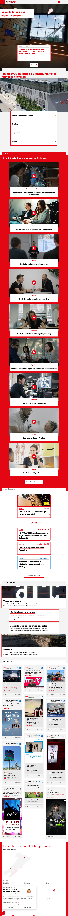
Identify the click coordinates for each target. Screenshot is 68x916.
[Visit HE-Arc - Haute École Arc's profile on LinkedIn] (4, 667)
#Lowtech (6, 687)
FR (58, 2)
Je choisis (10, 907)
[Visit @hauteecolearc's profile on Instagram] (4, 789)
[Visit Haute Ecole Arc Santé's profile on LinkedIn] (50, 684)
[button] (2, 2)
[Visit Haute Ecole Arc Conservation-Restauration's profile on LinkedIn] (5, 772)
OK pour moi (27, 907)
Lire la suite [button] (7, 690)
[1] (32, 522)
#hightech (13, 687)
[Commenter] (7, 694)
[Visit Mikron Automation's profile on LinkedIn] (50, 720)
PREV (32, 65)
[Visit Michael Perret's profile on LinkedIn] (28, 766)
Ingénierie (48, 899)
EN (62, 2)
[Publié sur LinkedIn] (20, 668)
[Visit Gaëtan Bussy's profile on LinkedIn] (5, 684)
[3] (36, 522)
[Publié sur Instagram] (20, 789)
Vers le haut (65, 913)
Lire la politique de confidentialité (10, 902)
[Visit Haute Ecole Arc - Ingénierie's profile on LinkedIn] (50, 773)
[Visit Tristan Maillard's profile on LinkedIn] (28, 719)
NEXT (36, 65)
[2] (34, 522)
